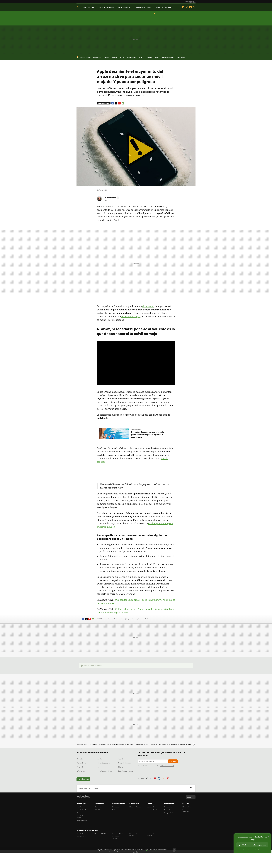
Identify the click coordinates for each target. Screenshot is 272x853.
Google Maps (131, 57)
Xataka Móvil (81, 810)
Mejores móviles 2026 (99, 744)
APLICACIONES (124, 7)
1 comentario (104, 103)
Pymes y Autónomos (185, 811)
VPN (140, 57)
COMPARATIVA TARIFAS (143, 7)
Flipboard (183, 7)
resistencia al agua (130, 316)
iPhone (149, 619)
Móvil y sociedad (111, 619)
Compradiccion (169, 813)
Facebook (112, 103)
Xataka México (82, 834)
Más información (151, 851)
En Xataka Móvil (136, 429)
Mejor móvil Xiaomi (159, 744)
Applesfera (80, 813)
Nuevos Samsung (168, 57)
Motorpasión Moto (153, 810)
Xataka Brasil (81, 837)
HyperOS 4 (148, 57)
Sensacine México (118, 834)
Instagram (187, 7)
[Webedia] (191, 1)
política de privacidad (166, 766)
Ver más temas (83, 779)
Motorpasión (151, 807)
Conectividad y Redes (125, 771)
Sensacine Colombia (115, 837)
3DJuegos (98, 807)
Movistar (80, 759)
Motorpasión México (151, 834)
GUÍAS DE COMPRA (163, 7)
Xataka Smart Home (81, 816)
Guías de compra (104, 763)
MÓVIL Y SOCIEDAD (106, 7)
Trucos (140, 619)
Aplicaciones (81, 763)
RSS (163, 778)
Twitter (194, 7)
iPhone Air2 (173, 744)
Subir (189, 797)
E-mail (123, 103)
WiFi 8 (122, 57)
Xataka (79, 807)
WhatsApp (81, 771)
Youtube (190, 7)
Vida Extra (98, 810)
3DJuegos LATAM (100, 834)
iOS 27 (157, 57)
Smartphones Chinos (105, 771)
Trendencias (168, 807)
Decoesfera (168, 810)
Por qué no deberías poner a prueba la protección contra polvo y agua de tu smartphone (147, 434)
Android (80, 767)
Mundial (106, 57)
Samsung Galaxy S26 (117, 744)
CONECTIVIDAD (88, 7)
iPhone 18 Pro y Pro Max (135, 744)
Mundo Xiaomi (82, 820)
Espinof (114, 810)
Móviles (114, 57)
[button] (111, 197)
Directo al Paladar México (135, 834)
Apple (121, 619)
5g (98, 767)
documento (148, 306)
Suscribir (173, 761)
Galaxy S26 (97, 57)
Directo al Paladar (135, 807)
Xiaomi (120, 759)
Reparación (130, 619)
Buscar (191, 788)
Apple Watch (181, 57)
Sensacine (115, 807)
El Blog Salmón (186, 807)
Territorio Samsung (125, 763)
